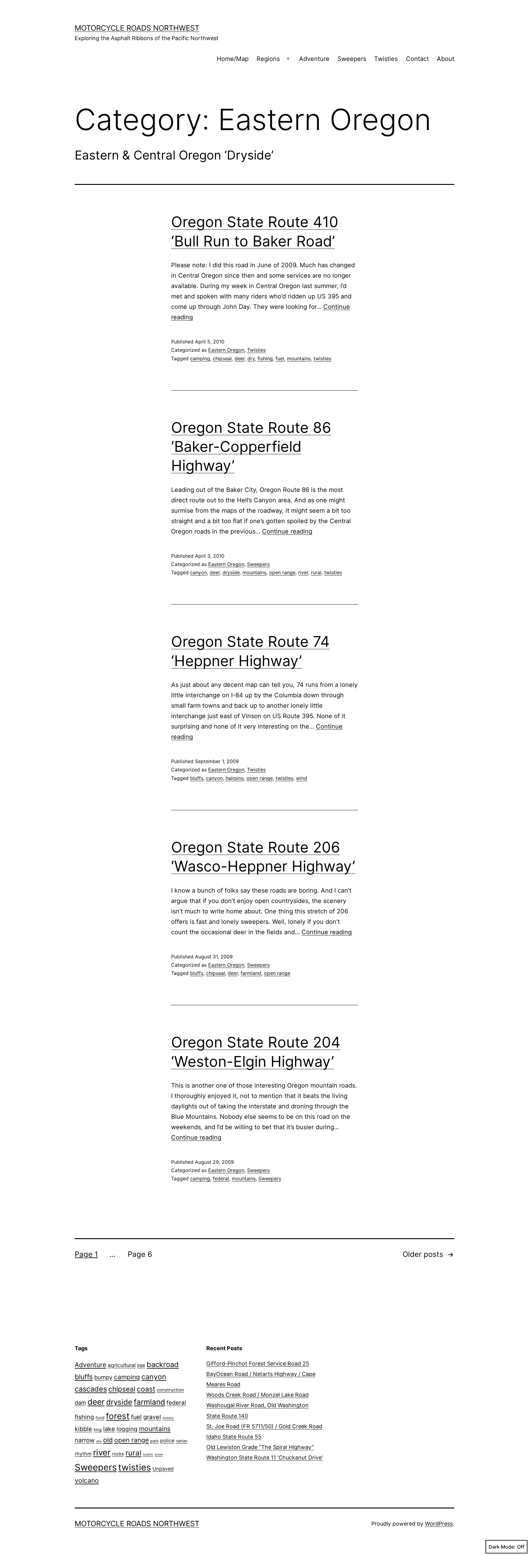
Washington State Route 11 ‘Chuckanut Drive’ (264, 1457)
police (167, 1440)
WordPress (439, 1523)
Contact (417, 58)
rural (316, 572)
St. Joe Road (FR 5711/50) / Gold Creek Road (264, 1426)
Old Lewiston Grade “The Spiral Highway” (260, 1447)
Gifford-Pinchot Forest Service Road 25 (257, 1363)
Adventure (314, 58)
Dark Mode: (502, 1547)
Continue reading (287, 531)
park (154, 1440)
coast (146, 1389)
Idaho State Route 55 (233, 1436)
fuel (280, 358)
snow (159, 1454)
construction (170, 1390)
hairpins (235, 778)
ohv (99, 1441)
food (100, 1417)
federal (221, 1178)
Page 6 (140, 1254)
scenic (148, 1454)
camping (200, 358)
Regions (268, 58)
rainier (182, 1440)
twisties (322, 358)
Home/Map (233, 58)
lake (109, 1429)
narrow (85, 1440)
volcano (87, 1480)
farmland (251, 973)
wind (301, 778)
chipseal (222, 358)
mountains (299, 358)
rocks (118, 1454)
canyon (198, 572)
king (98, 1429)
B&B (141, 1365)
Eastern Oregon (226, 350)
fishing (265, 358)
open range (282, 572)
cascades (91, 1389)
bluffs (196, 778)
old (108, 1440)
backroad (163, 1364)
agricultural (122, 1365)
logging (127, 1429)
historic (168, 1418)
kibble (83, 1429)
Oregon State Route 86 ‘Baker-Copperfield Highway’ (251, 446)
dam (80, 1402)
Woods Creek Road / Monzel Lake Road (257, 1395)
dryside (231, 572)
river (303, 572)
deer (239, 358)
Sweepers (351, 58)
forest (117, 1416)
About (445, 58)
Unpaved (163, 1469)
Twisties (386, 58)
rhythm (83, 1454)
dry (251, 358)
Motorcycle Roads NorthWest (137, 28)
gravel (152, 1417)
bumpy (103, 1377)
